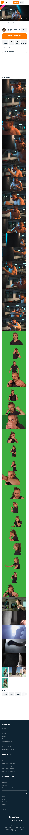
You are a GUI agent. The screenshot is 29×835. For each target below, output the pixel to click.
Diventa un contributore (8, 797)
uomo (5, 704)
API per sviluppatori (7, 751)
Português (5, 811)
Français (4, 817)
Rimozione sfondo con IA (8, 756)
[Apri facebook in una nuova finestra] (6, 830)
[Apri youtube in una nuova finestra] (21, 830)
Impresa (4, 746)
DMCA (3, 770)
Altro (3, 819)
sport (11, 704)
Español (4, 809)
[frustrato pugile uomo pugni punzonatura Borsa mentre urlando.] (11, 682)
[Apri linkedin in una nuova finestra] (11, 830)
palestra (18, 704)
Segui (24, 30)
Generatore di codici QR (8, 759)
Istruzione (4, 748)
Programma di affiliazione (8, 773)
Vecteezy (4, 740)
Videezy (4, 743)
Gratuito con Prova (14, 36)
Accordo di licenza (6, 768)
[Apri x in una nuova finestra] (18, 830)
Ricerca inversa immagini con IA (10, 754)
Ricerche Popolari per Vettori (9, 776)
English (4, 806)
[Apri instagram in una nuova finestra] (9, 830)
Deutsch (4, 814)
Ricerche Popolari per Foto (8, 778)
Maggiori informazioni (9, 50)
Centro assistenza (6, 790)
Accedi (21, 2)
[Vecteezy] (2, 2)
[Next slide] (23, 704)
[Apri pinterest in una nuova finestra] (14, 830)
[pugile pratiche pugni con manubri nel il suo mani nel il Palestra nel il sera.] (14, 309)
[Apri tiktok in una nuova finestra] (16, 830)
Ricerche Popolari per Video (9, 781)
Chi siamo (4, 795)
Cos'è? (15, 47)
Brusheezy (5, 738)
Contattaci (4, 792)
